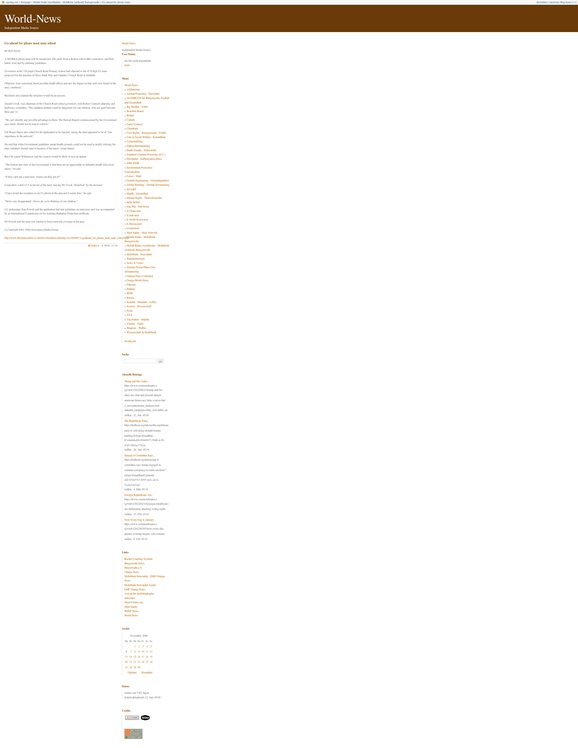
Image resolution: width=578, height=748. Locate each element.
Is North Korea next (137, 219)
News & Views (135, 263)
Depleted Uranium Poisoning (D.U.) (146, 154)
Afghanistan (133, 89)
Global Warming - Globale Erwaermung (148, 184)
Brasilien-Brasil (135, 111)
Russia (130, 297)
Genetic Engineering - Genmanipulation (148, 180)
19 (151, 656)
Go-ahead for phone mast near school (30, 43)
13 (126, 656)
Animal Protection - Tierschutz (143, 93)
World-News (33, 18)
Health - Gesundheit (137, 193)
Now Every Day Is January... (140, 519)
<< (574, 2)
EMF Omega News (134, 589)
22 (134, 662)
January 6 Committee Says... (139, 455)
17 (143, 656)
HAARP (131, 189)
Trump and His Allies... (136, 381)
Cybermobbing (135, 141)
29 (134, 667)
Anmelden (541, 2)
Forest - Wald (134, 176)
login (127, 65)
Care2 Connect (134, 124)
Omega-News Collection (140, 276)
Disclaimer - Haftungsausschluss (144, 158)
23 (139, 662)
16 (139, 656)
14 (130, 656)
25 (147, 662)
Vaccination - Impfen (138, 319)
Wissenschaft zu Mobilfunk (141, 332)
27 (126, 667)
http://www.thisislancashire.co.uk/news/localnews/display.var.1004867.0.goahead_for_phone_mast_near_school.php (67, 237)
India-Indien (133, 202)
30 (139, 667)
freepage (25, 2)
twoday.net (12, 2)
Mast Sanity (130, 606)
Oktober (132, 672)
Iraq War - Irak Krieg (138, 206)
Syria (129, 310)
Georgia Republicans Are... (139, 495)
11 (147, 651)
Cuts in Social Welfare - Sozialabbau (146, 137)
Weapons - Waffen (136, 328)
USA (129, 315)
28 (130, 667)
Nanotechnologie (136, 258)
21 (130, 662)
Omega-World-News (138, 280)
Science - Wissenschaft (139, 306)
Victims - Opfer (135, 323)
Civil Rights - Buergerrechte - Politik (146, 132)
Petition (131, 289)
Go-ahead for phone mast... (117, 2)
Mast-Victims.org (133, 602)
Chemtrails (132, 128)
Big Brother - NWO (137, 106)
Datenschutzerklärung (138, 146)
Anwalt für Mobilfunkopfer (139, 593)
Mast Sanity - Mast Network (142, 232)
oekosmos (129, 598)
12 (151, 651)
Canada (131, 119)
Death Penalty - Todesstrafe (141, 150)
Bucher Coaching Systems (138, 558)
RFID (130, 293)
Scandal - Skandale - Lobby (141, 302)
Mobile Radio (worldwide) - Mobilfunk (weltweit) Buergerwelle (66, 2)
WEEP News (131, 611)
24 (143, 662)
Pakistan (131, 284)
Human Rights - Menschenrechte (144, 197)
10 (143, 651)
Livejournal (133, 228)
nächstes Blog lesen (560, 2)
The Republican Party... (136, 420)
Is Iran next (133, 215)
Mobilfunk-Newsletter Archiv (140, 585)
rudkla (93, 245)
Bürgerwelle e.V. (133, 567)
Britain (130, 115)
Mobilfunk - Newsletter (139, 254)
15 (134, 656)
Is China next (134, 211)
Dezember (147, 672)
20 (126, 662)
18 (147, 656)
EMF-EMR (133, 163)
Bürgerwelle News (134, 563)
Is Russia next (134, 223)
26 (151, 662)
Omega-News (131, 572)
